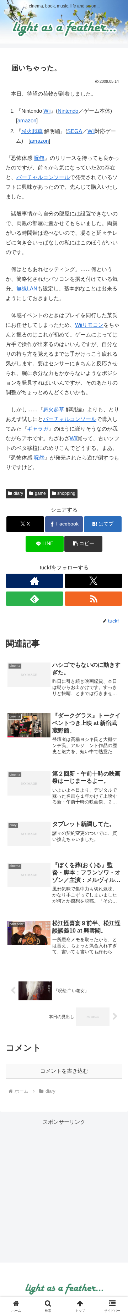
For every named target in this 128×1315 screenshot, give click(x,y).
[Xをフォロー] (93, 581)
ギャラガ (37, 429)
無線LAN (26, 288)
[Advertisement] (64, 1191)
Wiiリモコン (89, 325)
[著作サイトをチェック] (34, 581)
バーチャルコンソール (43, 177)
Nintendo (68, 111)
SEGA (74, 131)
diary (18, 493)
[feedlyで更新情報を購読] (34, 599)
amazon (26, 120)
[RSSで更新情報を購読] (93, 599)
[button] (83, 544)
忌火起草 (32, 131)
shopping (66, 493)
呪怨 (39, 158)
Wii (46, 111)
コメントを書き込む (64, 1071)
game (40, 493)
